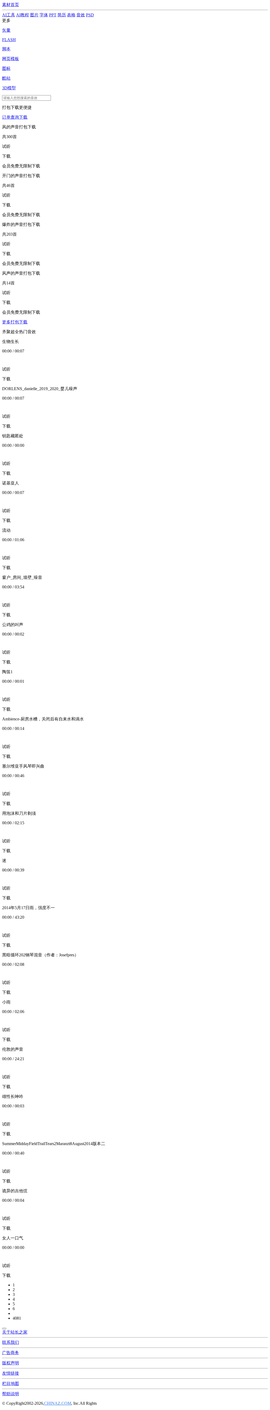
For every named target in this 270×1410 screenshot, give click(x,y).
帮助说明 (10, 1394)
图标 (6, 68)
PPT (52, 15)
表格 (71, 15)
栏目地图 (10, 1383)
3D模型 (9, 88)
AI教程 (22, 15)
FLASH (9, 39)
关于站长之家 (14, 1332)
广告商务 (10, 1352)
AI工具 (8, 15)
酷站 (6, 78)
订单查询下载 (14, 117)
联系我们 (10, 1342)
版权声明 (10, 1363)
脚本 (6, 49)
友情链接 (10, 1373)
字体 (44, 15)
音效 (80, 15)
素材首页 (10, 4)
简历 (61, 15)
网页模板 (10, 58)
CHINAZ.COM (57, 1403)
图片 (34, 15)
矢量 (6, 30)
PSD (90, 15)
